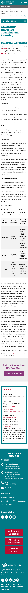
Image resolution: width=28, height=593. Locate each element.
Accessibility (5, 584)
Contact (18, 584)
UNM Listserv (7, 426)
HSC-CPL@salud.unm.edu (15, 411)
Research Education (14, 532)
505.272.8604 (10, 409)
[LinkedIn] (10, 517)
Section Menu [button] (9, 21)
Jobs (13, 586)
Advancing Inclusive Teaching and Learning (14, 16)
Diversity (20, 586)
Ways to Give (6, 504)
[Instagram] (6, 517)
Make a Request (14, 373)
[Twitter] (10, 580)
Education (9, 9)
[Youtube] (14, 517)
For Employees (6, 586)
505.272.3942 (12, 406)
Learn (3, 13)
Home (2, 9)
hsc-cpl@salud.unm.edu (17, 353)
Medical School (14, 550)
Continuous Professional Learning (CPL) (13, 11)
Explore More (5, 6)
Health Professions (14, 541)
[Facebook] (2, 517)
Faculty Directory (8, 497)
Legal (13, 584)
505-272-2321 (10, 484)
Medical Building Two (9, 417)
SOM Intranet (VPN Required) (13, 501)
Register (5, 48)
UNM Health (5, 589)
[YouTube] (17, 580)
